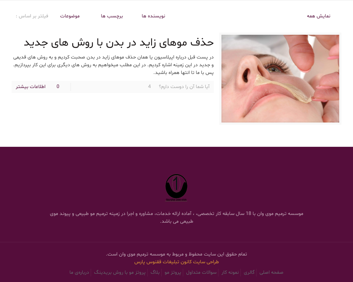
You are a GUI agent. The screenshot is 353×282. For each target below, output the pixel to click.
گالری (249, 272)
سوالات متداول (201, 272)
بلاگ (155, 272)
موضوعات (70, 16)
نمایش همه (318, 16)
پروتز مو (173, 272)
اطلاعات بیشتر (31, 86)
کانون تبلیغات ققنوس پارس (163, 262)
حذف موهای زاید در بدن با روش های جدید (119, 42)
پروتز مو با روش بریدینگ (120, 272)
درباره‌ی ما (79, 272)
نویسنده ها (153, 16)
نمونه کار (230, 272)
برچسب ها (111, 16)
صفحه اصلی (272, 272)
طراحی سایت (206, 262)
